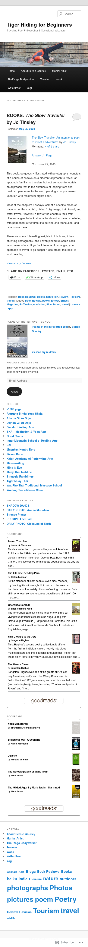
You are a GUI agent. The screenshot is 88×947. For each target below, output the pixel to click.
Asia (21, 872)
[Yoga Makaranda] (76, 733)
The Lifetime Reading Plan (24, 573)
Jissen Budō (15, 454)
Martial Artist (59, 70)
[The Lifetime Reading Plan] (76, 582)
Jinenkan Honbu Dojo (21, 449)
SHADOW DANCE (18, 505)
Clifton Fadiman (19, 577)
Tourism (46, 910)
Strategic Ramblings (20, 476)
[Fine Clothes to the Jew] (76, 643)
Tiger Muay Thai (17, 481)
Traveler (45, 79)
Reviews (75, 297)
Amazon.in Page (42, 155)
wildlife (11, 918)
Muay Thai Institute (19, 472)
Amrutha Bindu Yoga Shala (25, 413)
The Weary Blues (18, 664)
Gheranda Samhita (19, 605)
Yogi (29, 87)
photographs (27, 887)
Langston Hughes (20, 640)
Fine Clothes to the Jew (22, 636)
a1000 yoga (14, 409)
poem (44, 899)
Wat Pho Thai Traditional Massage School (34, 485)
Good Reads (15, 436)
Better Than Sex (18, 541)
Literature (35, 879)
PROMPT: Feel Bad (19, 519)
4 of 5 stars (52, 146)
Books (41, 297)
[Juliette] (76, 764)
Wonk (59, 79)
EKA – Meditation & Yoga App (26, 432)
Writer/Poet (14, 87)
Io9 (9, 445)
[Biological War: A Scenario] (76, 749)
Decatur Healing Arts (20, 427)
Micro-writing (15, 463)
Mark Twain (17, 775)
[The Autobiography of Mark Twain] (76, 781)
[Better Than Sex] (76, 551)
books (46, 300)
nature (50, 878)
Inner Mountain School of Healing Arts (32, 440)
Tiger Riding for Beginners (39, 24)
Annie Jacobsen (19, 743)
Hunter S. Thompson (21, 545)
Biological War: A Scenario (24, 739)
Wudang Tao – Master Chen (25, 490)
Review (63, 297)
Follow (14, 391)
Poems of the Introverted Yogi (50, 327)
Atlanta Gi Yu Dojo (19, 418)
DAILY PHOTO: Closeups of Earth (29, 524)
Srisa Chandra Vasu (21, 608)
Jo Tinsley (69, 142)
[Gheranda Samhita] (76, 614)
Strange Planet (16, 514)
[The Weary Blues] (76, 673)
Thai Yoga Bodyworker (21, 79)
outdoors (68, 878)
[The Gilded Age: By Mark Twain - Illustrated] (76, 797)
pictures (20, 899)
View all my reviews (19, 263)
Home (11, 70)
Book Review (33, 300)
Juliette (12, 755)
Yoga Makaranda (18, 724)
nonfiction (52, 297)
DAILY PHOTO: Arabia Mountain (28, 510)
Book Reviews (27, 297)
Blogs (31, 871)
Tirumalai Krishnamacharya (25, 727)
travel (10, 300)
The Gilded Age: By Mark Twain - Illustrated (34, 787)
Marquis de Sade (19, 759)
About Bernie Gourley (33, 70)
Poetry (65, 899)
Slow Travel (53, 304)
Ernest (55, 300)
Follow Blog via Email (23, 362)
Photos (61, 887)
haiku (12, 879)
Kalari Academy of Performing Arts (30, 458)
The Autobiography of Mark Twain (28, 771)
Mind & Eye (14, 467)
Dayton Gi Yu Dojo (19, 423)
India (23, 879)
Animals (12, 872)
